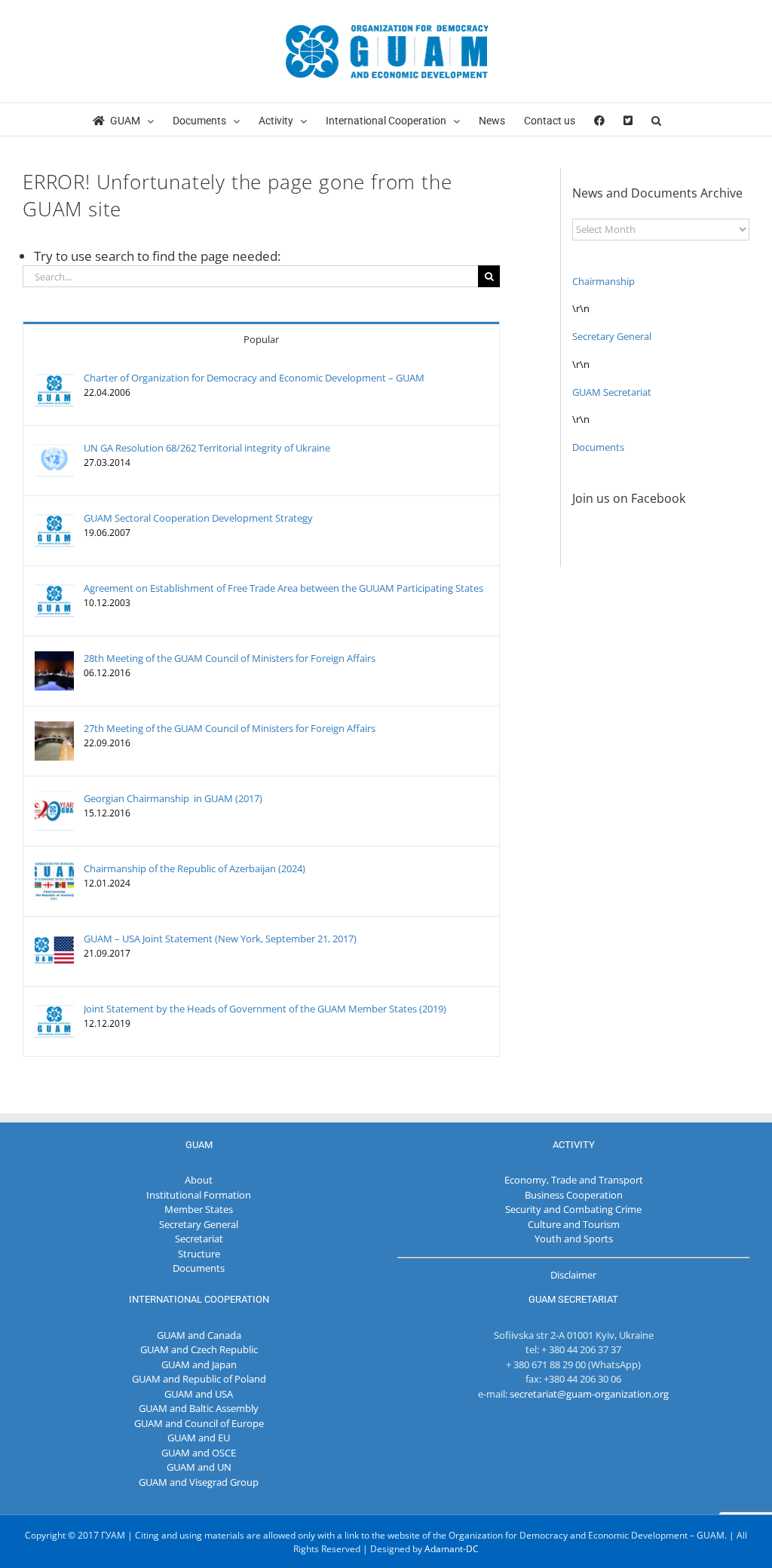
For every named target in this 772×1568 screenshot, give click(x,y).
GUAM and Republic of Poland (199, 1379)
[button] (656, 119)
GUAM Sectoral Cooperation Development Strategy (198, 518)
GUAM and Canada (199, 1335)
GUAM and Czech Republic (199, 1349)
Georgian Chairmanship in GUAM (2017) (173, 798)
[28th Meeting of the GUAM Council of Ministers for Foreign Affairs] (54, 658)
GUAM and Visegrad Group (199, 1482)
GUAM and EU (198, 1437)
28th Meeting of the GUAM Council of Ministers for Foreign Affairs (229, 658)
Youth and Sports (574, 1238)
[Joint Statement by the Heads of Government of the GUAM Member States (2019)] (54, 1008)
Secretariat (199, 1238)
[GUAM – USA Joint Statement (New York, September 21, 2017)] (54, 938)
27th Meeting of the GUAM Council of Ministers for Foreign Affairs (229, 728)
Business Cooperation (574, 1195)
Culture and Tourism (574, 1224)
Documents (598, 447)
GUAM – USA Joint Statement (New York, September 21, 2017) (220, 938)
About (199, 1180)
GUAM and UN (199, 1467)
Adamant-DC (451, 1548)
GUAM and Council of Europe (199, 1423)
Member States (198, 1209)
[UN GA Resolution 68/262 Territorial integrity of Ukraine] (54, 448)
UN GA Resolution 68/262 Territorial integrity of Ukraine (207, 448)
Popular (261, 339)
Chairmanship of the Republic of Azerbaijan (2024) (194, 868)
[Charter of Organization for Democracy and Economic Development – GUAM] (54, 377)
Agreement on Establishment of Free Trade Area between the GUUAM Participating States (283, 588)
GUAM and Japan (199, 1364)
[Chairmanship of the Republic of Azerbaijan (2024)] (54, 868)
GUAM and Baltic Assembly (199, 1408)
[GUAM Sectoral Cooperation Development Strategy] (54, 518)
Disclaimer (573, 1275)
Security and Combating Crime (573, 1209)
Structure (199, 1253)
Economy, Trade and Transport (573, 1180)
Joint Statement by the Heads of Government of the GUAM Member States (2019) (265, 1008)
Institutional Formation (198, 1195)
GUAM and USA (198, 1394)
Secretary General (611, 336)
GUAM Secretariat (611, 392)
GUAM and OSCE (198, 1452)
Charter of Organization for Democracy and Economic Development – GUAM (254, 377)
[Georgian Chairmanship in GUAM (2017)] (54, 798)
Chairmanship (603, 281)
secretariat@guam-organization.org (589, 1394)
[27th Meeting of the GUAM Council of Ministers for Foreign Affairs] (54, 728)
